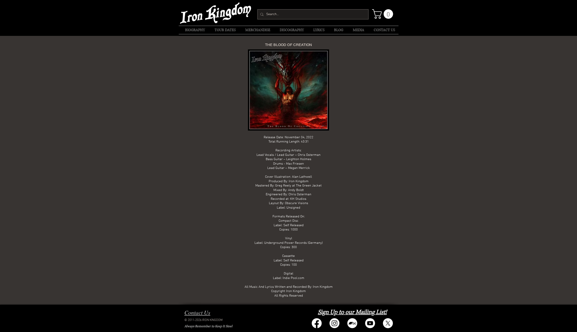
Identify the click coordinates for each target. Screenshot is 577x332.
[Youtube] (370, 323)
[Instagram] (334, 323)
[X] (388, 323)
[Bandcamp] (352, 323)
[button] (383, 14)
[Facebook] (317, 323)
